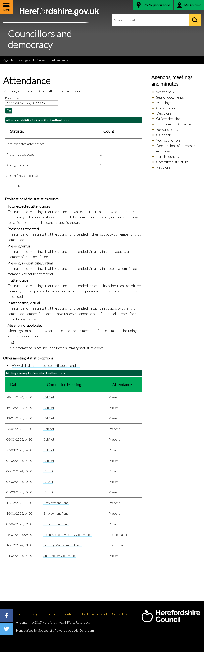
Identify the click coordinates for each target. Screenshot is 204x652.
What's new (165, 92)
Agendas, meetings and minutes (24, 60)
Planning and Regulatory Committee (67, 534)
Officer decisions (169, 118)
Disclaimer (48, 614)
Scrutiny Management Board (62, 545)
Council (48, 471)
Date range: (12, 98)
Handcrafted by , (35, 630)
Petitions (163, 167)
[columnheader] (23, 384)
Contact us (119, 614)
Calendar (163, 135)
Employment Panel (56, 503)
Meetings (163, 102)
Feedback (82, 614)
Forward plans (167, 129)
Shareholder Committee (59, 555)
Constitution (166, 108)
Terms (20, 614)
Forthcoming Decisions (173, 124)
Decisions (164, 113)
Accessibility (100, 614)
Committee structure (172, 162)
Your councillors (168, 140)
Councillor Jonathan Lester (60, 91)
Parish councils (167, 156)
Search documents (170, 97)
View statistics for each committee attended (46, 365)
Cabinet (48, 397)
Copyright (65, 614)
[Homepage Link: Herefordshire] (171, 616)
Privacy (32, 614)
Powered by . (74, 630)
